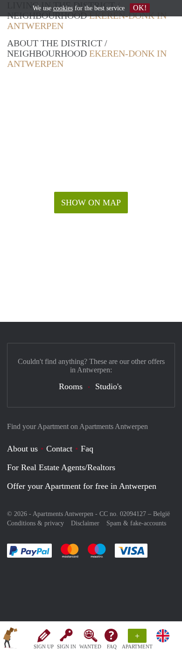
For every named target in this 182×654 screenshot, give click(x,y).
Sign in (66, 646)
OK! (140, 8)
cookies (63, 8)
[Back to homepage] (10, 639)
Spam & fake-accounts (136, 523)
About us (22, 448)
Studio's (108, 386)
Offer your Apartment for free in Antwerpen (81, 486)
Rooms (71, 386)
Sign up (44, 646)
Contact (59, 448)
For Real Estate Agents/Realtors (61, 467)
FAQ (112, 646)
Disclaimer (85, 523)
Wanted (90, 646)
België (161, 513)
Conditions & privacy (35, 523)
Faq (87, 448)
